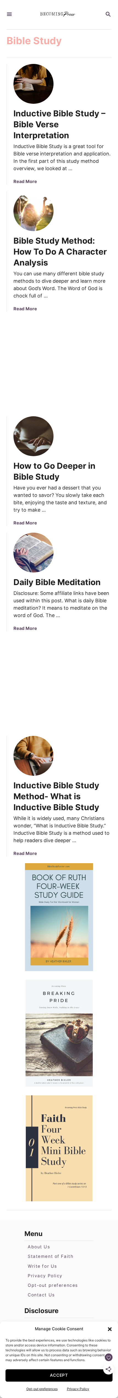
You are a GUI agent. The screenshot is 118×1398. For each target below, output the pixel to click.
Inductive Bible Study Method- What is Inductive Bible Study (56, 796)
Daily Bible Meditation (57, 582)
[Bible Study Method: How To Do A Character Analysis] (33, 211)
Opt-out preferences (42, 1389)
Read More (25, 181)
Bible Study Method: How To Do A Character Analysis (60, 251)
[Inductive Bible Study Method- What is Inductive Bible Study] (33, 756)
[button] (110, 1329)
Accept (59, 1375)
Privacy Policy (78, 1389)
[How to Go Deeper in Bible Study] (33, 436)
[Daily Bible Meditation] (33, 553)
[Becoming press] (58, 14)
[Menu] (9, 15)
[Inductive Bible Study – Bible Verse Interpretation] (33, 84)
